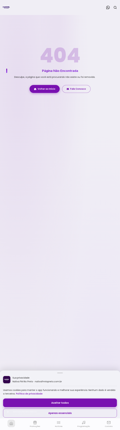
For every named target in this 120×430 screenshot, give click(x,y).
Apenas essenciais (60, 413)
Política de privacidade (29, 393)
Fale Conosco (78, 88)
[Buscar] (115, 7)
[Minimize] (7, 413)
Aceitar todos (60, 403)
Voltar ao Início (46, 88)
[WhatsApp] (108, 7)
